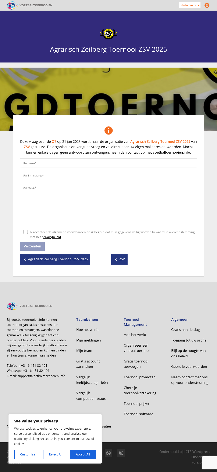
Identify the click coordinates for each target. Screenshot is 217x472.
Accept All (83, 454)
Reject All (55, 454)
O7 (54, 141)
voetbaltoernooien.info (171, 152)
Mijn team (84, 350)
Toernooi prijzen (137, 403)
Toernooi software (138, 414)
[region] (55, 439)
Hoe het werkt (87, 329)
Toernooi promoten (140, 377)
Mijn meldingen (88, 340)
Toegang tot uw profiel (189, 340)
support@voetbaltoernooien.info (41, 376)
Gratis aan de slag (185, 329)
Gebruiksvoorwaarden (189, 366)
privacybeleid (51, 237)
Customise (27, 454)
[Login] (206, 5)
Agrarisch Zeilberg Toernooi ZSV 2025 (160, 141)
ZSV (27, 146)
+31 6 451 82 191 (34, 365)
